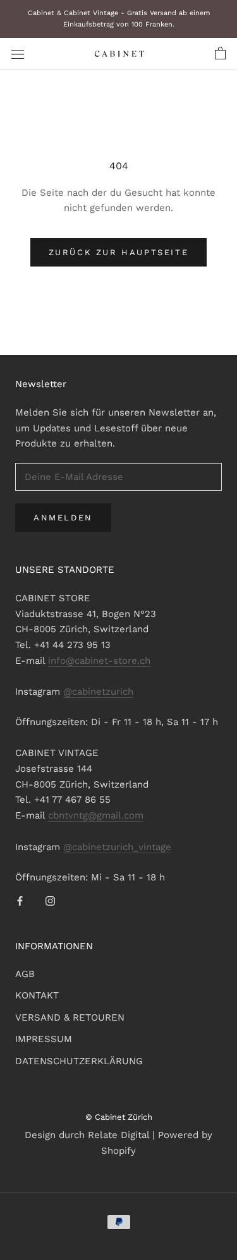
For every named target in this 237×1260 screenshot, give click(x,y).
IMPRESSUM (43, 1039)
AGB (25, 974)
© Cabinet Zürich (118, 1117)
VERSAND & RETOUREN (70, 1017)
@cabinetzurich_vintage (117, 847)
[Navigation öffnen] (17, 54)
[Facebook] (20, 900)
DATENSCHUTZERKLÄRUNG (79, 1061)
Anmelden (63, 517)
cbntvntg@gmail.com (95, 815)
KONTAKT (37, 995)
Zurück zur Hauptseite (119, 252)
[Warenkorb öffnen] (220, 53)
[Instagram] (50, 900)
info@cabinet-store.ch (99, 660)
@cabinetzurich (98, 691)
